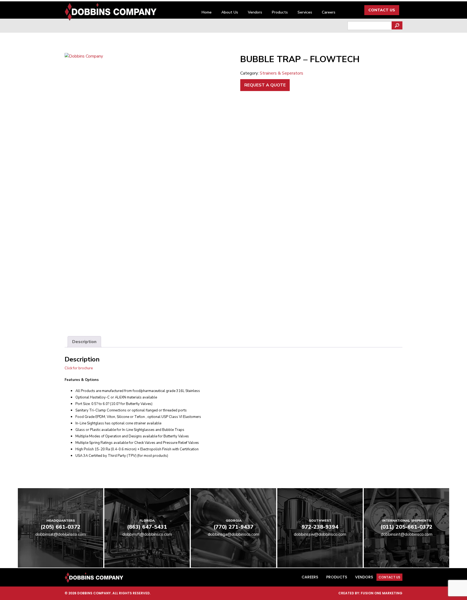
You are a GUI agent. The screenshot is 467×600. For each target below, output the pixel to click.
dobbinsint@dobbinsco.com (406, 534)
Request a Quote (265, 85)
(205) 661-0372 (61, 527)
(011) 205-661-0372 (406, 527)
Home (207, 12)
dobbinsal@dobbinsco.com (60, 534)
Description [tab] (84, 342)
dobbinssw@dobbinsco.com (320, 534)
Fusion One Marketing (381, 593)
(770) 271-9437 (233, 527)
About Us (229, 12)
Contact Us (381, 10)
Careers (328, 12)
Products (280, 12)
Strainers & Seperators (281, 73)
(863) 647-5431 (147, 527)
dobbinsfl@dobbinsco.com (147, 534)
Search (397, 25)
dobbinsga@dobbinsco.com (233, 534)
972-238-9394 (320, 527)
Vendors (255, 12)
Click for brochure (79, 368)
